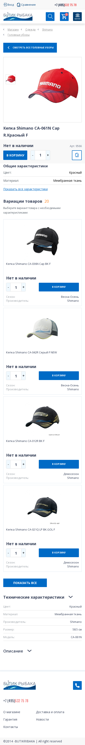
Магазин (13, 29)
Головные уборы (19, 35)
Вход (10, 5)
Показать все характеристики (25, 189)
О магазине (11, 712)
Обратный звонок (77, 685)
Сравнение (28, 5)
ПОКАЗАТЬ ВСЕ (25, 583)
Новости (42, 719)
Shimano (47, 29)
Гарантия (10, 719)
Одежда (30, 29)
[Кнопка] (77, 16)
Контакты (10, 727)
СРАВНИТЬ (77, 155)
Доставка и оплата (50, 712)
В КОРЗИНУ (15, 155)
